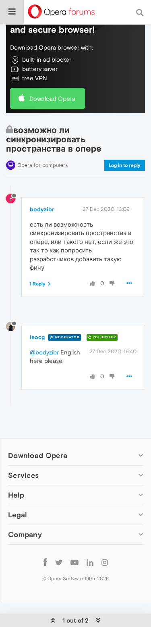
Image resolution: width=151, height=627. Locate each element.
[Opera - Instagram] (104, 562)
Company (25, 534)
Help (16, 495)
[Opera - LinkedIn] (90, 562)
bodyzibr (42, 209)
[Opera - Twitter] (58, 562)
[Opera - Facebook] (45, 562)
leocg (37, 337)
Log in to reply (125, 165)
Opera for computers (42, 165)
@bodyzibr (44, 352)
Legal (17, 514)
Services (23, 475)
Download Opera (52, 98)
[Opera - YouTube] (74, 562)
